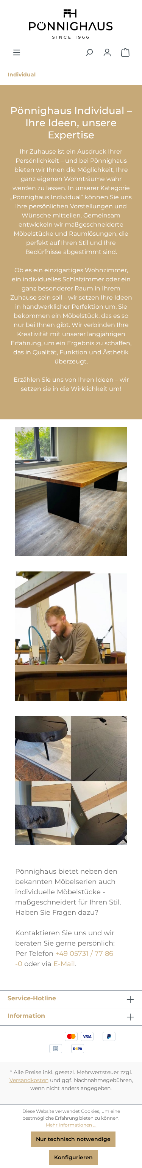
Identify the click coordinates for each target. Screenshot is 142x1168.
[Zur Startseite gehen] (71, 24)
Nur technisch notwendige (73, 1139)
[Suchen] (89, 52)
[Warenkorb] (125, 52)
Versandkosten (28, 1080)
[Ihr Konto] (107, 52)
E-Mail (64, 964)
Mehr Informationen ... (71, 1125)
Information (26, 1015)
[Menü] (17, 52)
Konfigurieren (73, 1157)
